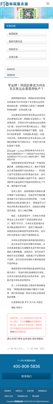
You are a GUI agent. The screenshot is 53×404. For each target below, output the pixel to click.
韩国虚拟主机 (23, 396)
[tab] (26, 26)
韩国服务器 (42, 390)
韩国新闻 (13, 33)
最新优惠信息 (15, 41)
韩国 (15, 97)
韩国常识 (13, 49)
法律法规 (13, 56)
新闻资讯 (11, 69)
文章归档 (11, 26)
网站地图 (35, 396)
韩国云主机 (9, 396)
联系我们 (26, 376)
